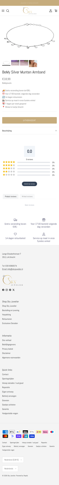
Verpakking (6, 314)
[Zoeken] (9, 11)
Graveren (5, 400)
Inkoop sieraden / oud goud (12, 383)
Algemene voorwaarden (11, 357)
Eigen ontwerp (7, 391)
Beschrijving (7, 130)
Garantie (5, 409)
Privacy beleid (7, 349)
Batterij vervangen (9, 396)
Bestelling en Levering (10, 310)
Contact (5, 374)
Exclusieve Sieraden (10, 323)
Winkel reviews (27, 196)
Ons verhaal (6, 340)
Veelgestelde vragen (10, 413)
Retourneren (7, 319)
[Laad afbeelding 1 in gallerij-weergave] (29, 35)
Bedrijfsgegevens (9, 344)
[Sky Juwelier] (29, 10)
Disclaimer (6, 353)
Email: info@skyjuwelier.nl (12, 269)
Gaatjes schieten (9, 404)
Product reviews (10, 196)
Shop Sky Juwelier (9, 306)
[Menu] (3, 11)
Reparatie (6, 387)
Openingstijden (8, 378)
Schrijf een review (29, 184)
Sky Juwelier (11, 476)
